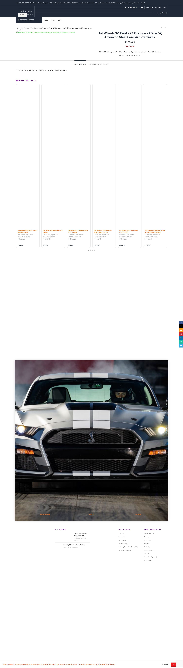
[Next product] (166, 28)
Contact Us (122, 537)
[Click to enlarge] (20, 29)
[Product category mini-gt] (91, 442)
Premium (34, 28)
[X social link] (128, 7)
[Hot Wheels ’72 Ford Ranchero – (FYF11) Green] (78, 156)
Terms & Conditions (125, 550)
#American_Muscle (141, 52)
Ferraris (146, 537)
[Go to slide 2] (90, 250)
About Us (121, 533)
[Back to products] (163, 28)
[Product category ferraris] (138, 442)
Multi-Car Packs (149, 550)
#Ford (149, 52)
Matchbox (147, 547)
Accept (175, 664)
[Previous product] (161, 28)
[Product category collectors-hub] (45, 442)
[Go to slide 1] (88, 250)
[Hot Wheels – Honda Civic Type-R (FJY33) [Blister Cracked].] (155, 156)
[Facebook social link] (126, 7)
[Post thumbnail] (58, 547)
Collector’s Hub (149, 533)
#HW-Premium (156, 52)
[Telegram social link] (142, 7)
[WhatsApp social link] (139, 7)
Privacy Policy (123, 543)
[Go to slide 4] (94, 250)
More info (165, 664)
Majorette (147, 543)
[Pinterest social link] (134, 7)
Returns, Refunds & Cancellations (129, 547)
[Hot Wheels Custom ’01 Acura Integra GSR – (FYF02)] (104, 156)
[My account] (157, 13)
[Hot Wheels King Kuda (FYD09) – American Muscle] (28, 156)
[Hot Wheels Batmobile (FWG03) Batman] (53, 156)
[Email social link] (131, 7)
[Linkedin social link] (136, 7)
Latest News (122, 540)
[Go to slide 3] (92, 250)
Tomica (146, 553)
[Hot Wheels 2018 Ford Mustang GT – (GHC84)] (129, 156)
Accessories (148, 560)
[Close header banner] (180, 3)
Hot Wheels (25, 28)
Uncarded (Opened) (150, 557)
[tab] (80, 63)
